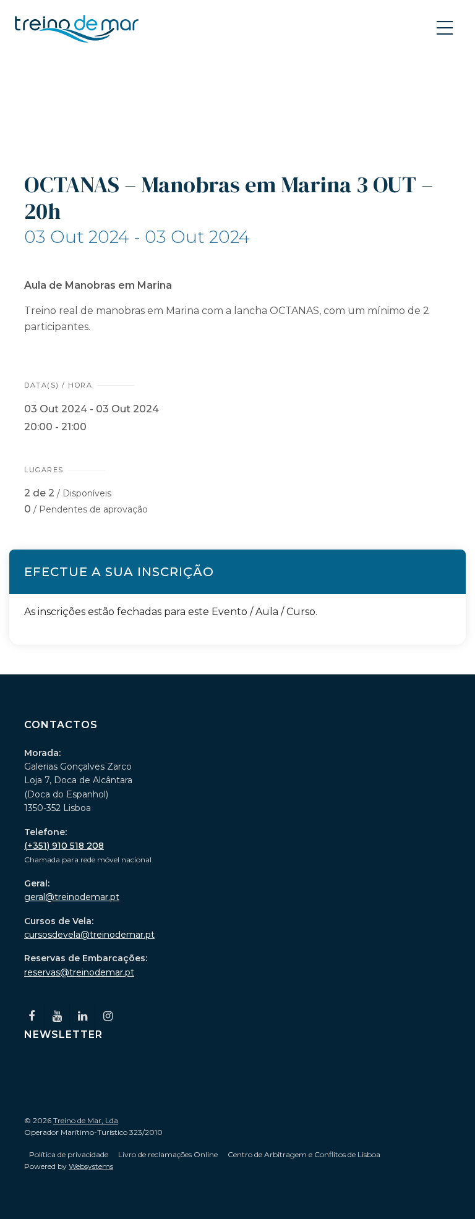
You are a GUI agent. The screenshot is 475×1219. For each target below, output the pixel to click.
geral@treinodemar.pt (71, 897)
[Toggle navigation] (446, 27)
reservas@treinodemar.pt (79, 972)
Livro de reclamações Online (168, 1154)
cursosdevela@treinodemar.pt (89, 934)
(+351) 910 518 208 (64, 845)
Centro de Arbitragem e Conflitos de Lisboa (304, 1154)
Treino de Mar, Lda (85, 1120)
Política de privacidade (68, 1154)
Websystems (91, 1166)
